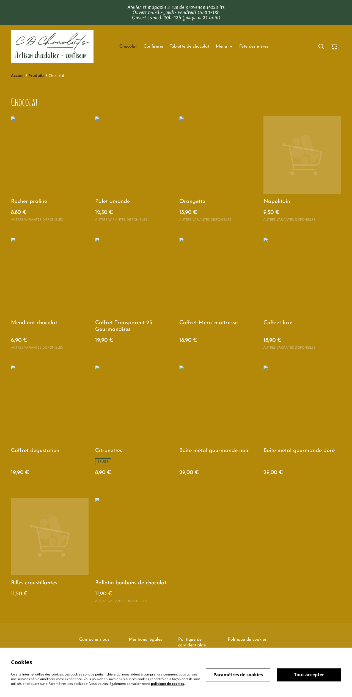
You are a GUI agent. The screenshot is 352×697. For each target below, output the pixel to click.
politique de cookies (167, 683)
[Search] (321, 47)
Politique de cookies (247, 639)
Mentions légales (145, 639)
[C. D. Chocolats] (52, 46)
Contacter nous (94, 639)
